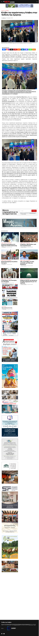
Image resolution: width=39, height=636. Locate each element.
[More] (34, 49)
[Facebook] (4, 49)
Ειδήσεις (3, 10)
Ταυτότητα (3, 624)
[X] (11, 49)
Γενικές (3, 260)
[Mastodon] (26, 49)
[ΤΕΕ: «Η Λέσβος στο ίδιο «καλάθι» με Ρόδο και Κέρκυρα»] (29, 254)
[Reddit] (19, 49)
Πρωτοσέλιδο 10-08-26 (7, 307)
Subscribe (34, 210)
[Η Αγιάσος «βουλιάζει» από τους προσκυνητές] (29, 237)
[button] (1, 1)
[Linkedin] (22, 49)
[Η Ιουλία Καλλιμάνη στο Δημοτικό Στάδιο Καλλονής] (10, 237)
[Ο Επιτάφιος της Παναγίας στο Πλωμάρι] (10, 273)
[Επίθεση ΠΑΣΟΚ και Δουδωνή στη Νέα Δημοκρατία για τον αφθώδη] (29, 273)
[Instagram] (7, 49)
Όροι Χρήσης (7, 624)
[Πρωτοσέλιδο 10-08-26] (10, 295)
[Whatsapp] (30, 49)
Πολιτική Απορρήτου (32, 213)
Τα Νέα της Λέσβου (6, 622)
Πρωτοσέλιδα (4, 306)
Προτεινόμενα (6, 10)
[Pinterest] (15, 49)
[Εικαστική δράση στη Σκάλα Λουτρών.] (10, 254)
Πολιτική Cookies (12, 624)
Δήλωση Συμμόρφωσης (26, 624)
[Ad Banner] (19, 223)
